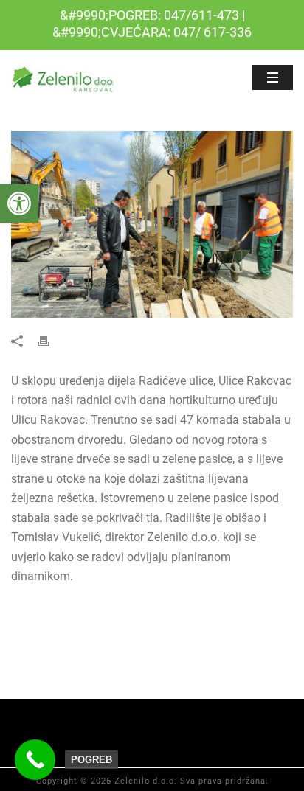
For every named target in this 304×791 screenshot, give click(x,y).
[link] (19, 203)
